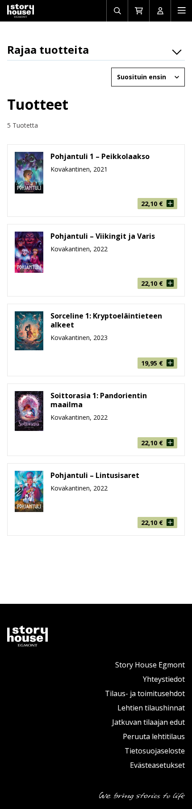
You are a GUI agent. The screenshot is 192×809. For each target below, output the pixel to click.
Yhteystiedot (164, 679)
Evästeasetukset (157, 765)
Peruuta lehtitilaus (154, 736)
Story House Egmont (150, 665)
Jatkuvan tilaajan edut (148, 722)
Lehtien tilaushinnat (151, 708)
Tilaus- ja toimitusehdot (145, 693)
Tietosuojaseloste (155, 751)
